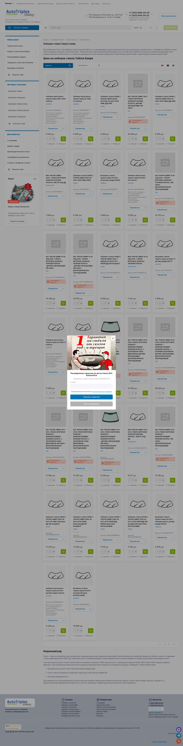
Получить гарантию (91, 397)
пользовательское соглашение (102, 391)
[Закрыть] (113, 338)
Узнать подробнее (91, 404)
